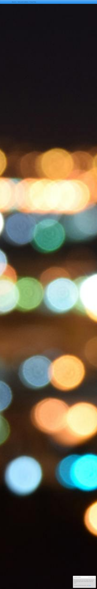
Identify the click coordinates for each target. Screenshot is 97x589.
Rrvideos (3, 2)
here (90, 585)
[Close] (94, 577)
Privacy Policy (32, 2)
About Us (14, 2)
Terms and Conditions (22, 2)
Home (9, 2)
